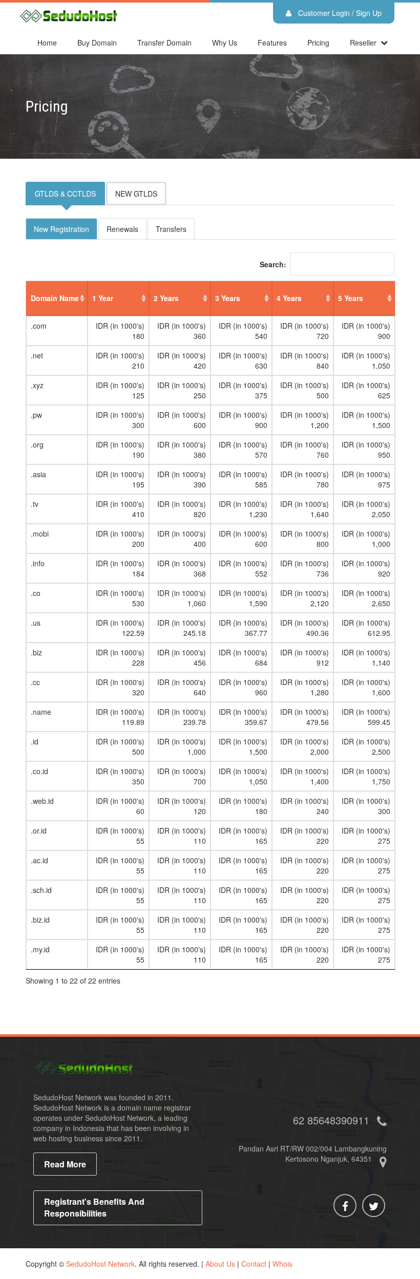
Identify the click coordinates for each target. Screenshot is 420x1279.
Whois (282, 1264)
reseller (363, 42)
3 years (227, 298)
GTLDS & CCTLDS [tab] (65, 193)
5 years (350, 298)
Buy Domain (97, 42)
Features (272, 42)
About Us (220, 1264)
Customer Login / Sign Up (339, 13)
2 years (166, 298)
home (47, 42)
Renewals (122, 229)
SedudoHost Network (100, 1264)
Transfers (171, 229)
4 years (289, 298)
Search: (273, 264)
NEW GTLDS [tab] (136, 193)
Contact (253, 1264)
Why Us (224, 42)
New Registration (61, 229)
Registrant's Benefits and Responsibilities (94, 1207)
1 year (102, 298)
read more (65, 1164)
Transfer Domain (164, 42)
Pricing (318, 42)
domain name (55, 298)
